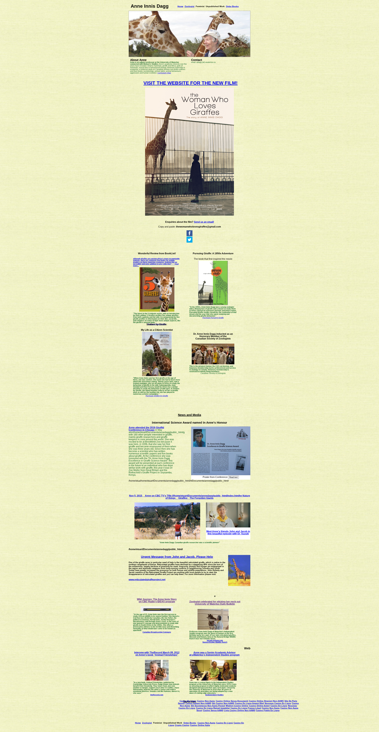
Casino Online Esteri (259, 705)
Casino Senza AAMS (213, 710)
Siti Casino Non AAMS (223, 703)
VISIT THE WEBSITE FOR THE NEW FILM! (190, 83)
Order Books (232, 6)
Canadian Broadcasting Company (157, 632)
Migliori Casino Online (237, 705)
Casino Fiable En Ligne (268, 710)
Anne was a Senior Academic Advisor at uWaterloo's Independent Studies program (214, 653)
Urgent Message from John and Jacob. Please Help (177, 556)
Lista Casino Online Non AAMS (239, 710)
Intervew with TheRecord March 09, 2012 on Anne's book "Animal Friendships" (156, 653)
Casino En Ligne (188, 701)
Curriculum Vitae (164, 73)
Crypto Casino (182, 725)
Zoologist (189, 6)
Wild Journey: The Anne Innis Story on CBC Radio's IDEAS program (157, 600)
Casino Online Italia (200, 725)
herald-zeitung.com (215, 640)
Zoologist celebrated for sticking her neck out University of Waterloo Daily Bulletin (214, 602)
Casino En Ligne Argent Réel (249, 703)
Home (180, 6)
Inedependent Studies (214, 695)
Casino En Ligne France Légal (246, 708)
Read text (233, 477)
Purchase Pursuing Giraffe (213, 318)
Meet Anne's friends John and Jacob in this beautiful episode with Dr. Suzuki (228, 532)
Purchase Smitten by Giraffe (157, 396)
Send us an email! (204, 222)
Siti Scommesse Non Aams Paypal (208, 705)
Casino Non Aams (206, 701)
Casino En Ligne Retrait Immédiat (213, 708)
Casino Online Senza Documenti (232, 701)
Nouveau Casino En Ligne (278, 703)
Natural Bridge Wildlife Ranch (215, 642)
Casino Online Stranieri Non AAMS (266, 701)
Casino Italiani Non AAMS (198, 703)
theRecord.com (156, 695)
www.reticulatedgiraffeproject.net (147, 579)
